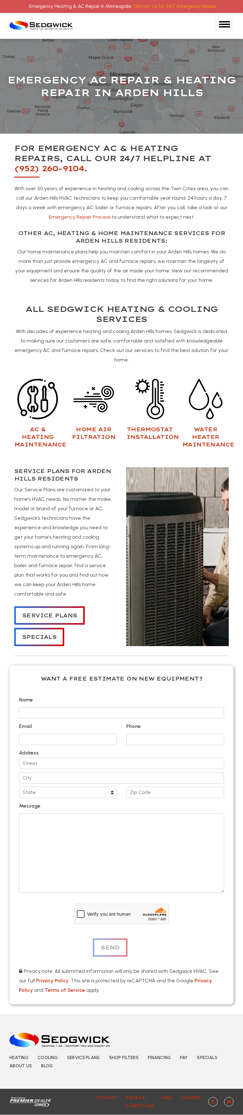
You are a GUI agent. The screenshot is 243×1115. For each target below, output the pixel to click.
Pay (184, 1057)
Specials (39, 637)
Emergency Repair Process (79, 217)
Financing (159, 1057)
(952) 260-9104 (49, 168)
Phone (133, 726)
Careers (190, 1097)
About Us (20, 1066)
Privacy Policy (52, 981)
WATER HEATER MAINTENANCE (208, 437)
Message (29, 806)
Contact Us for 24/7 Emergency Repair (174, 6)
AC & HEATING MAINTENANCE (40, 437)
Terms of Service (65, 990)
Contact (107, 1097)
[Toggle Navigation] (224, 24)
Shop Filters (124, 1057)
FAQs (167, 1097)
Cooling (48, 1057)
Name (26, 700)
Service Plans (49, 615)
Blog (47, 1066)
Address (29, 753)
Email (25, 726)
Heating (18, 1057)
